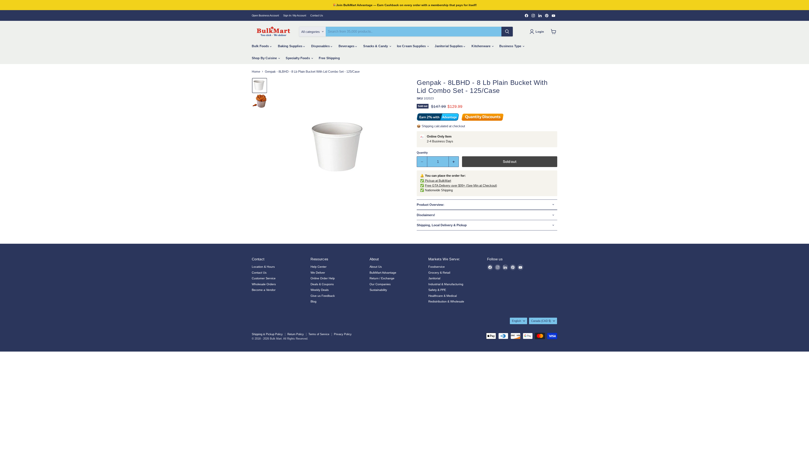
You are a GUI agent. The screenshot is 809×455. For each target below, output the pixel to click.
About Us (376, 266)
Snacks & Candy (376, 46)
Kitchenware (481, 46)
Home (256, 71)
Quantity (422, 152)
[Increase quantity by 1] (454, 161)
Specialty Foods (298, 58)
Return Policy (295, 334)
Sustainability (378, 290)
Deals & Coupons (322, 284)
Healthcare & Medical (442, 295)
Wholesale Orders (264, 284)
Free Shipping (329, 58)
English (516, 321)
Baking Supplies (290, 46)
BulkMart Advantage (383, 272)
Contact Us (316, 15)
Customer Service (264, 278)
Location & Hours (263, 266)
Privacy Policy (343, 334)
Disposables (321, 46)
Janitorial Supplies (449, 46)
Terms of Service (318, 334)
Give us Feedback (323, 295)
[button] (259, 85)
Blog (313, 301)
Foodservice (436, 266)
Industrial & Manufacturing (445, 284)
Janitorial (434, 278)
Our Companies (380, 284)
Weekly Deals (320, 290)
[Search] (507, 31)
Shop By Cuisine (265, 58)
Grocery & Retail (439, 272)
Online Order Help (323, 278)
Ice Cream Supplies (412, 46)
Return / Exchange (382, 278)
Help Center (319, 266)
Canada (541, 321)
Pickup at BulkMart (437, 180)
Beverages (347, 46)
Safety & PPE (437, 290)
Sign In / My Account (294, 15)
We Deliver (318, 272)
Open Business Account (265, 15)
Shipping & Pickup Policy (267, 334)
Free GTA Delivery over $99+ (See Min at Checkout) (461, 185)
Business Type (510, 46)
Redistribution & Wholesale (446, 301)
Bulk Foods (261, 46)
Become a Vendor (264, 290)
